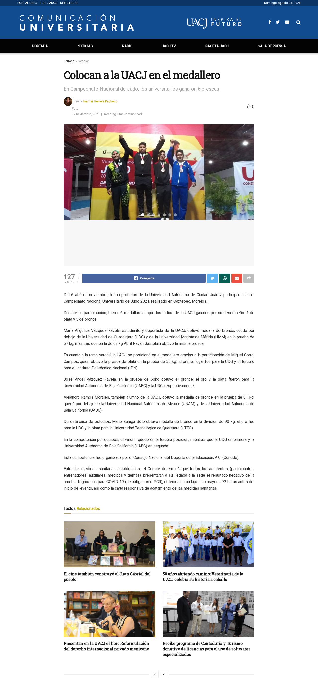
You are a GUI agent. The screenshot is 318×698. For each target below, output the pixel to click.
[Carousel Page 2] (148, 214)
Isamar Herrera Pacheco (100, 101)
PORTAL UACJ (27, 3)
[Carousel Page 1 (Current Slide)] (142, 214)
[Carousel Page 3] (153, 214)
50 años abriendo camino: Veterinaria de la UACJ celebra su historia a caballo (203, 576)
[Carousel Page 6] (169, 214)
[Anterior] (155, 674)
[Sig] (163, 674)
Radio (127, 46)
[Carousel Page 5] (164, 214)
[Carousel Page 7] (175, 214)
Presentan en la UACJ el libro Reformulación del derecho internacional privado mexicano (106, 646)
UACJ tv (169, 46)
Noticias (85, 46)
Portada (40, 46)
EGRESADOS (48, 3)
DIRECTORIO (69, 3)
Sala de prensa (272, 46)
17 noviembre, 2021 (86, 114)
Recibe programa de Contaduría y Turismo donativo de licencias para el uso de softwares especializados (206, 649)
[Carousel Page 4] (159, 214)
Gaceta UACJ (217, 46)
